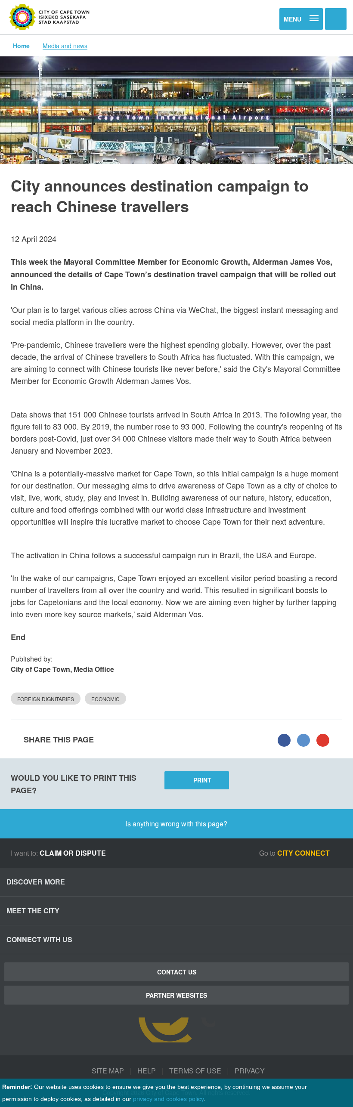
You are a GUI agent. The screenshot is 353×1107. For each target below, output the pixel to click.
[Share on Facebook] (284, 739)
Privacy (250, 1071)
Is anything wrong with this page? (176, 824)
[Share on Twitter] (303, 739)
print (202, 780)
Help (146, 1071)
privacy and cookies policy (168, 1098)
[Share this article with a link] (322, 739)
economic (105, 698)
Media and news (65, 45)
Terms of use (195, 1071)
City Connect (304, 853)
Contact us (176, 972)
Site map (108, 1071)
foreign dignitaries (45, 698)
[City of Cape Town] (49, 17)
